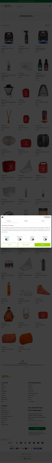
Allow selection (26, 244)
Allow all (42, 244)
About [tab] (43, 220)
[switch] (19, 239)
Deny (9, 244)
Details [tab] (26, 220)
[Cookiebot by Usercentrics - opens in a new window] (45, 217)
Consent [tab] (9, 220)
